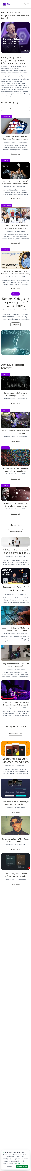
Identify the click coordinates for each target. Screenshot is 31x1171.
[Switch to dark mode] (24, 4)
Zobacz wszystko (15, 109)
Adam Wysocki (7, 47)
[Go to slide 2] (25, 50)
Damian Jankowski (9, 142)
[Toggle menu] (28, 4)
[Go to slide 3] (27, 50)
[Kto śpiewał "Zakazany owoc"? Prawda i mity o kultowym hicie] (15, 37)
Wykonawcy (8, 35)
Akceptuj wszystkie (22, 1166)
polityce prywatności (19, 1163)
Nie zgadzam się (9, 1166)
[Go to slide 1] (24, 50)
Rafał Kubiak (9, 231)
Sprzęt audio (6, 116)
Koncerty (5, 161)
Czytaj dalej (15, 325)
